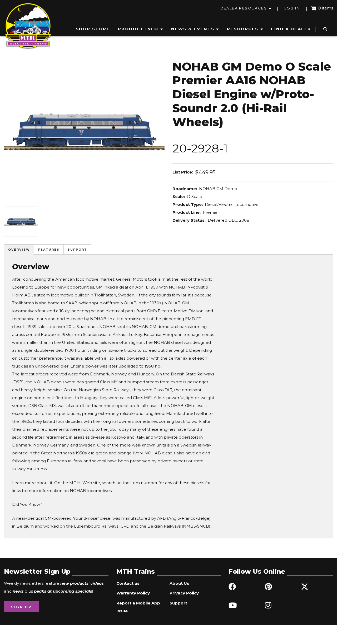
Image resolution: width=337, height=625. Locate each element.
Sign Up (21, 607)
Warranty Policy (133, 593)
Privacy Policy (184, 593)
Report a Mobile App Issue (138, 607)
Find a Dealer (291, 28)
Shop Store (93, 28)
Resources (243, 28)
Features (49, 249)
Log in (292, 8)
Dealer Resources (243, 8)
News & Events (192, 28)
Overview (19, 249)
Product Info (138, 28)
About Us (179, 583)
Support (77, 249)
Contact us (128, 583)
